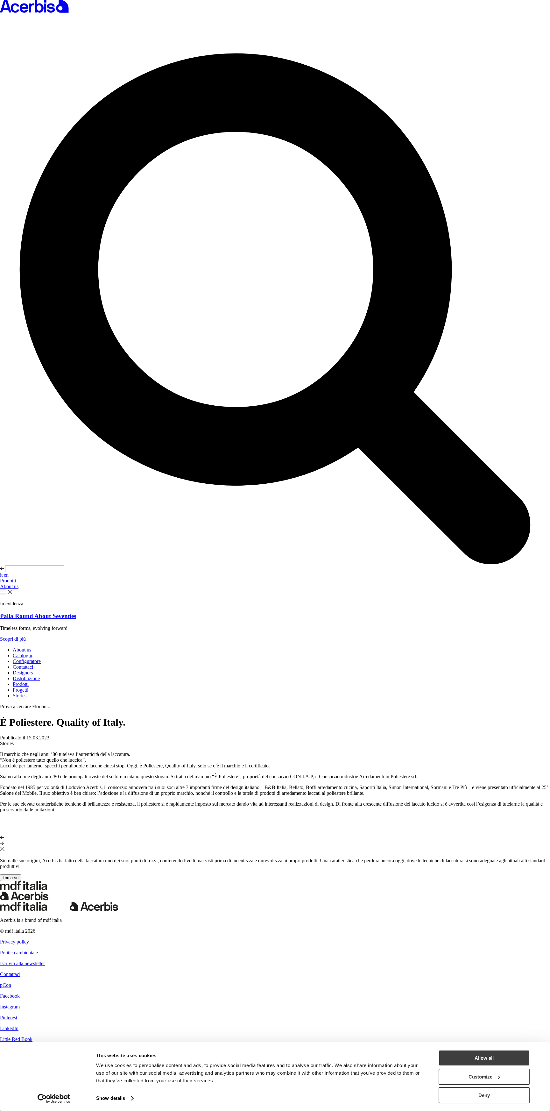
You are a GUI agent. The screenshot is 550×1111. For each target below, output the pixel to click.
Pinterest (8, 1017)
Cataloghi (22, 655)
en (6, 575)
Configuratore (27, 661)
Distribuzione (26, 678)
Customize (480, 1076)
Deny (484, 1095)
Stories (19, 695)
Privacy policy (14, 941)
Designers (23, 672)
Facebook (10, 996)
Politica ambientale (19, 952)
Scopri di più (13, 639)
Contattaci (23, 667)
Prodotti (8, 580)
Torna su (10, 877)
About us (9, 586)
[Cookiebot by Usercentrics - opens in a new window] (54, 1098)
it (1, 575)
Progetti (20, 690)
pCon (5, 985)
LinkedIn (9, 1028)
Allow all (484, 1058)
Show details (110, 1098)
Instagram (10, 1006)
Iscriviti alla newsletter (22, 963)
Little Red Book (16, 1039)
